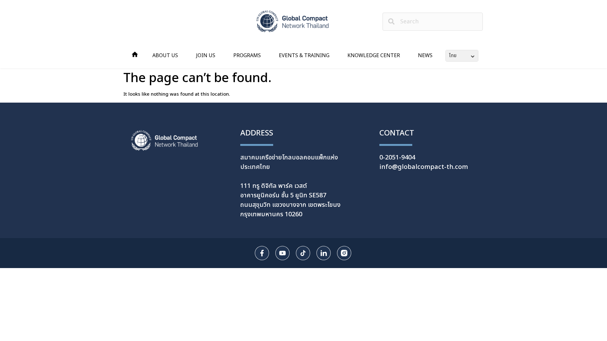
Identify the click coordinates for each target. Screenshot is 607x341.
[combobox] (432, 22)
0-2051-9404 (397, 157)
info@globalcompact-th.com (423, 167)
